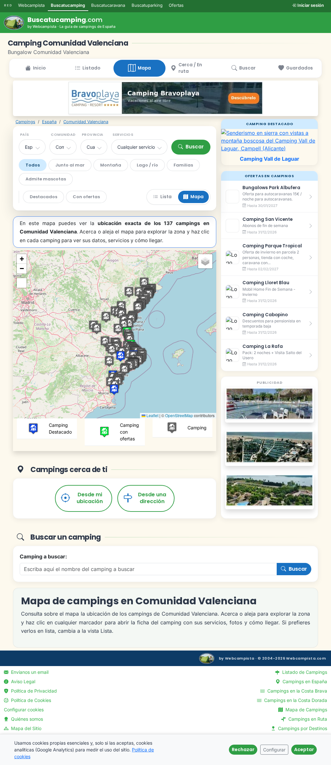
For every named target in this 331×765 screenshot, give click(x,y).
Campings (25, 121)
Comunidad (63, 134)
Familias (183, 165)
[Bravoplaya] (165, 98)
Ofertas (176, 5)
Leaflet (151, 415)
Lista (166, 197)
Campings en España (304, 681)
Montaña (110, 165)
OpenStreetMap (179, 415)
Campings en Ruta (307, 719)
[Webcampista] (206, 658)
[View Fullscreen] (22, 283)
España (49, 121)
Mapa (197, 197)
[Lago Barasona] (269, 490)
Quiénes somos (26, 719)
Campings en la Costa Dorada (295, 700)
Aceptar (304, 749)
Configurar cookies (24, 709)
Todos (33, 165)
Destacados (43, 197)
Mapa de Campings (305, 709)
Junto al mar (70, 165)
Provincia (92, 134)
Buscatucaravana (108, 5)
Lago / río (147, 165)
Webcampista (31, 5)
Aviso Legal (22, 681)
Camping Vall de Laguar (269, 159)
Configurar (274, 749)
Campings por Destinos (302, 728)
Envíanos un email (29, 672)
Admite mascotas (46, 179)
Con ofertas (86, 197)
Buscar (195, 146)
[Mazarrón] (269, 447)
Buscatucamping (68, 5)
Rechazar (243, 749)
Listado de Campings (304, 672)
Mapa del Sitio (25, 728)
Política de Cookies (30, 700)
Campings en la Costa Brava (296, 691)
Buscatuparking (147, 5)
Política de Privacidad (33, 691)
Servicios (122, 134)
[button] (120, 356)
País (24, 134)
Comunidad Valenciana (85, 121)
